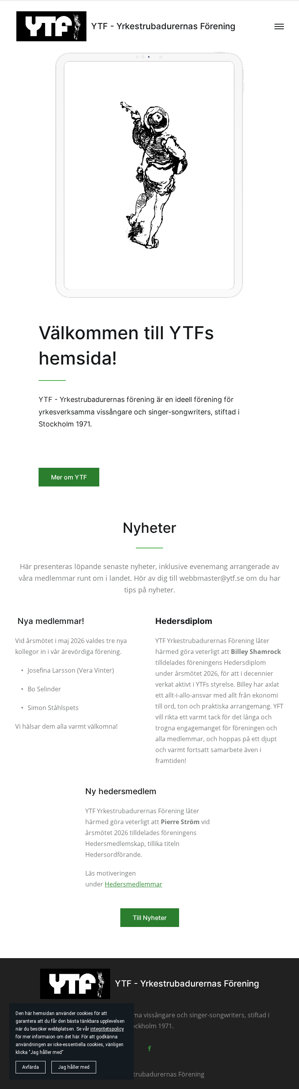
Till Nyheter (150, 918)
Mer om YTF (69, 477)
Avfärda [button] (30, 1067)
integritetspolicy (107, 1029)
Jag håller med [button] (74, 1067)
